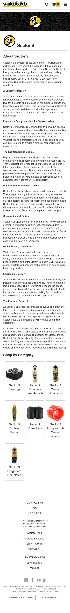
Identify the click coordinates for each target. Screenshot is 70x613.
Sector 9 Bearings (14, 387)
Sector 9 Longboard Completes (14, 471)
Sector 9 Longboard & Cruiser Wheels (55, 430)
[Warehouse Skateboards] (17, 4)
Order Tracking (34, 543)
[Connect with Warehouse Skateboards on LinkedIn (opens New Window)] (44, 580)
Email (34, 507)
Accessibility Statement (46, 588)
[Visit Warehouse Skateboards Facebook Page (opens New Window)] (32, 580)
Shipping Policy (27, 586)
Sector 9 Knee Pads (35, 426)
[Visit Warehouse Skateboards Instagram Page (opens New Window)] (26, 580)
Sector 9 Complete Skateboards (35, 389)
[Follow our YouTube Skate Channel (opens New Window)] (38, 580)
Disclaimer (32, 588)
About (5, 586)
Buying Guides (34, 562)
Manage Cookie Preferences (21, 597)
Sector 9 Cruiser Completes (56, 389)
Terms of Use (48, 586)
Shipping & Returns (34, 538)
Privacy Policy (61, 586)
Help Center (34, 548)
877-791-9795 (34, 512)
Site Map (38, 586)
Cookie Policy (20, 588)
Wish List (34, 567)
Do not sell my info (48, 597)
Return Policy (14, 586)
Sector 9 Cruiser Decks (14, 428)
